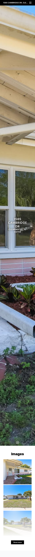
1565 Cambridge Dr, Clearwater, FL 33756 (16, 3)
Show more (17, 542)
